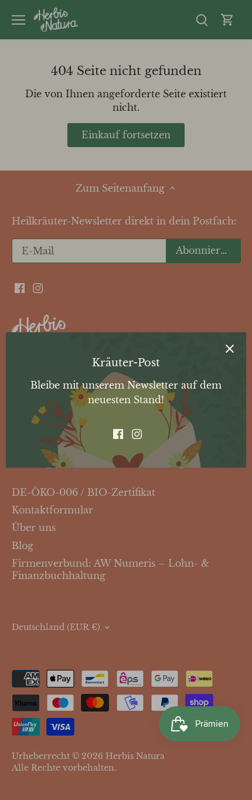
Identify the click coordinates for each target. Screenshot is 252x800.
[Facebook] (118, 433)
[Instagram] (137, 433)
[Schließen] (230, 349)
